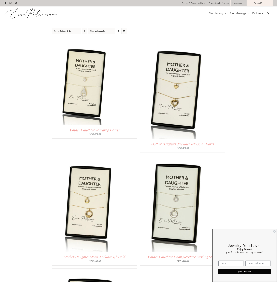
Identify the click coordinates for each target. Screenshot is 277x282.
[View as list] (124, 31)
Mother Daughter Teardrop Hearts (94, 130)
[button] (268, 13)
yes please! (244, 271)
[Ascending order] (84, 31)
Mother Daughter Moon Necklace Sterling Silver (182, 256)
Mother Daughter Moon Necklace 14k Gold (94, 256)
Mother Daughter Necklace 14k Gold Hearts (182, 144)
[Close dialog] (274, 231)
